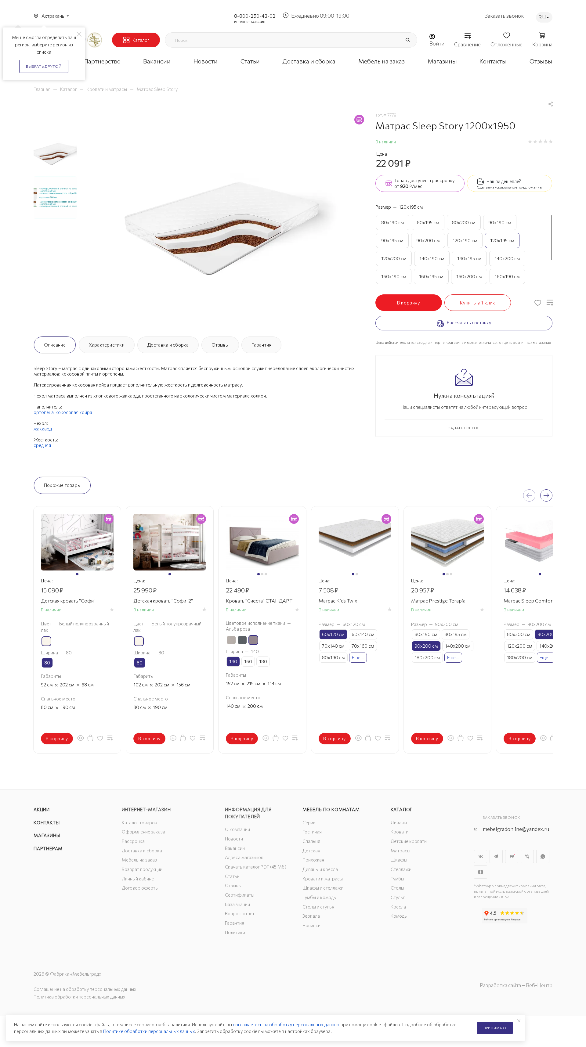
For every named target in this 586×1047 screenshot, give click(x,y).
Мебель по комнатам (331, 809)
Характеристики (107, 344)
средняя (42, 445)
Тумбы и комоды (319, 897)
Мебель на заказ (139, 859)
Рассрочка (133, 841)
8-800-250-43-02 (254, 16)
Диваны (399, 822)
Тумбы (397, 878)
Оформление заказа (143, 831)
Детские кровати (409, 841)
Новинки (311, 925)
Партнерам (48, 848)
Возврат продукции (142, 869)
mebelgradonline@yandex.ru (516, 829)
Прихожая (313, 859)
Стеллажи (401, 869)
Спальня (311, 841)
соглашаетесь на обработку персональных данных (286, 1024)
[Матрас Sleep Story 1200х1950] (224, 220)
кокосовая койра (74, 412)
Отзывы (220, 344)
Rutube (511, 856)
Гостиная (312, 831)
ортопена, (45, 412)
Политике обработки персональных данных (149, 1031)
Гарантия (261, 344)
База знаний (237, 904)
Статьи (232, 876)
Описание (55, 344)
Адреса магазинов (244, 857)
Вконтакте (480, 856)
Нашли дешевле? (504, 181)
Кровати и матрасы (322, 878)
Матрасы (400, 850)
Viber (527, 856)
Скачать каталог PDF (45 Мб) (255, 866)
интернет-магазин (249, 21)
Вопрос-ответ (240, 913)
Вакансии (235, 848)
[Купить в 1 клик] (90, 738)
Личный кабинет (139, 878)
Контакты (47, 822)
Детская (311, 850)
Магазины (47, 835)
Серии (309, 822)
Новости (234, 838)
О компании (237, 829)
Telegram (496, 856)
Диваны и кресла (320, 869)
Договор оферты (140, 887)
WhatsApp (542, 856)
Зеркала (311, 916)
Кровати (399, 831)
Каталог (402, 809)
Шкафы (399, 859)
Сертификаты (239, 895)
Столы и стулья (318, 906)
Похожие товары (62, 485)
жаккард (43, 428)
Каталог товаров (139, 822)
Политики (235, 932)
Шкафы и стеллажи (322, 887)
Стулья (398, 897)
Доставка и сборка (168, 344)
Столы (397, 887)
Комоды (399, 916)
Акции (42, 809)
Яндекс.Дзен (480, 872)
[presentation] (529, 495)
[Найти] (407, 40)
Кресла (398, 906)
